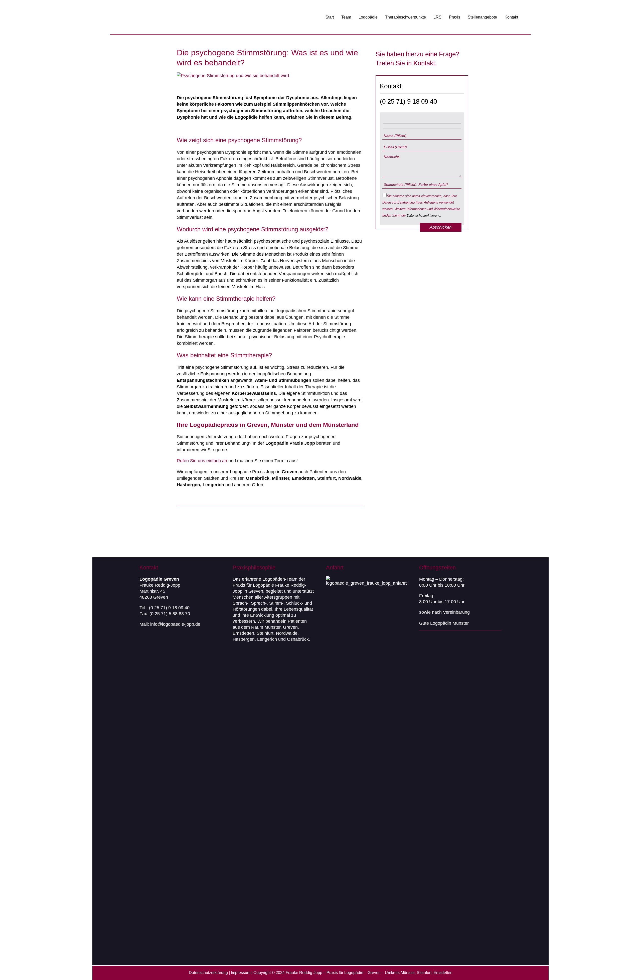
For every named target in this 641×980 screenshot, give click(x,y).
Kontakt (511, 17)
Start (330, 17)
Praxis (454, 17)
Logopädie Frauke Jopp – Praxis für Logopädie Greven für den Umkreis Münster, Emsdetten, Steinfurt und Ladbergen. (178, 17)
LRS (437, 17)
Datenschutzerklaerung (423, 215)
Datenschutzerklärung (208, 972)
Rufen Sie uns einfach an (202, 460)
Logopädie (368, 17)
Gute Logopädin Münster (444, 623)
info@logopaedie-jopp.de (175, 624)
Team (346, 17)
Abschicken (440, 227)
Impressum (240, 972)
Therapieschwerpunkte (405, 17)
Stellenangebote (482, 17)
